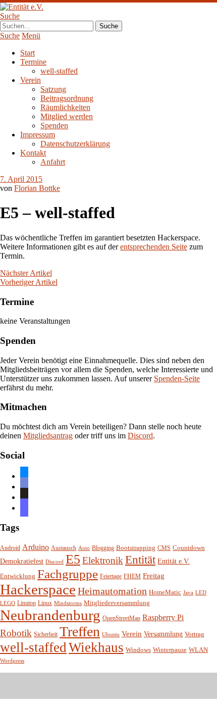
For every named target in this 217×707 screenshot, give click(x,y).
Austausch (63, 548)
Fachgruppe (67, 574)
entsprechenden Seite (153, 246)
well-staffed (59, 71)
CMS (164, 548)
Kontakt (33, 152)
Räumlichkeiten (65, 107)
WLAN (198, 649)
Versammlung (163, 634)
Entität (140, 559)
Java (188, 592)
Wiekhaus (96, 647)
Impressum (37, 134)
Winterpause (170, 649)
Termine (33, 62)
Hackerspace (38, 589)
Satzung (53, 89)
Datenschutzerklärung (75, 143)
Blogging (103, 548)
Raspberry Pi (163, 617)
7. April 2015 (21, 179)
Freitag (154, 576)
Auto (84, 548)
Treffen (80, 631)
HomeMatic (165, 592)
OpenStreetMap (121, 618)
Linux (45, 603)
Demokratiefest (21, 561)
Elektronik (102, 560)
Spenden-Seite (177, 378)
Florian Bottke (37, 188)
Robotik (16, 633)
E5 (73, 559)
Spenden (54, 125)
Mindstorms (68, 603)
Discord (140, 435)
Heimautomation (112, 590)
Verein (30, 80)
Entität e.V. (173, 561)
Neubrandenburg (50, 615)
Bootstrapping (135, 547)
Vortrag (194, 634)
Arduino (35, 547)
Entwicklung (17, 576)
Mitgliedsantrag (48, 435)
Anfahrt (52, 162)
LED (200, 592)
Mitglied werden (66, 116)
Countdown (189, 547)
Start (27, 52)
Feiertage (111, 576)
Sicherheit (46, 634)
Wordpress (12, 661)
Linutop (26, 603)
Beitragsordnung (66, 98)
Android (10, 548)
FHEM (132, 576)
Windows (138, 649)
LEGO (7, 603)
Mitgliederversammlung (117, 603)
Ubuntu (111, 634)
